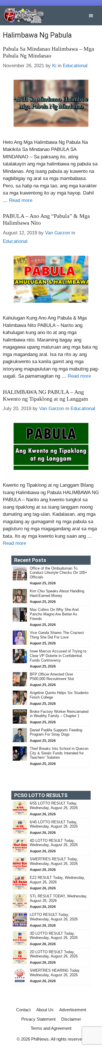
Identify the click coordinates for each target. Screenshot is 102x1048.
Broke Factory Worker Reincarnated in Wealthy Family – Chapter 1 (59, 713)
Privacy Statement (38, 1019)
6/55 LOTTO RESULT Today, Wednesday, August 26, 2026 (54, 805)
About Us (45, 1009)
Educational (75, 65)
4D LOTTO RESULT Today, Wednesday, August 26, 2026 (54, 842)
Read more (20, 200)
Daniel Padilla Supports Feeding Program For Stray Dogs (56, 732)
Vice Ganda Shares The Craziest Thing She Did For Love (57, 635)
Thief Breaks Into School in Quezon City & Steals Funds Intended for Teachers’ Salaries (59, 753)
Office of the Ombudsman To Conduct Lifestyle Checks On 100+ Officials (58, 572)
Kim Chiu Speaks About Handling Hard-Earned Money (57, 593)
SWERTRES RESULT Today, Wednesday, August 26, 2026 (54, 861)
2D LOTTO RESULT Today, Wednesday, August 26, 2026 (54, 954)
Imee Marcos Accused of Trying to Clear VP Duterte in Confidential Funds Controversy (58, 655)
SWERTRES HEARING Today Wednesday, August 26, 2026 (55, 972)
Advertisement (72, 1009)
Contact (23, 1009)
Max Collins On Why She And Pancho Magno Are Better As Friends (54, 614)
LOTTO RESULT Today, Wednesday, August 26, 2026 (54, 916)
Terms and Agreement (51, 1028)
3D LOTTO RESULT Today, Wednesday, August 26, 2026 (54, 935)
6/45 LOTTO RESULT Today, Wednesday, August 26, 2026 (54, 824)
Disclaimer (71, 1019)
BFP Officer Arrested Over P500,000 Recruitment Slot (52, 676)
